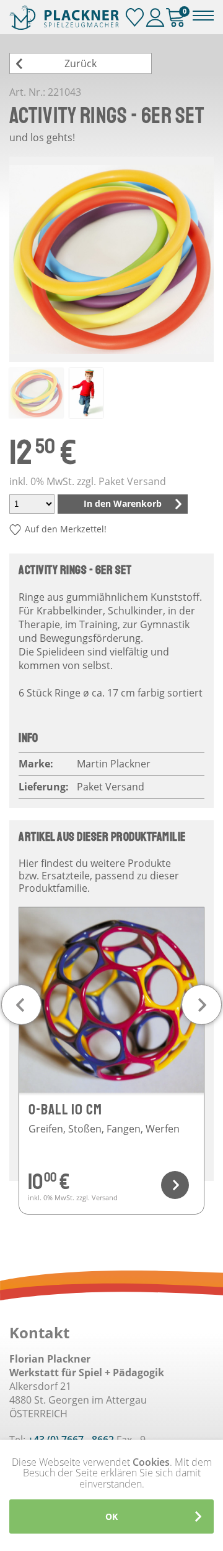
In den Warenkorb (123, 503)
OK (111, 1516)
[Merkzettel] (134, 17)
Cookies (151, 1462)
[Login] (155, 17)
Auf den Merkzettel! (66, 529)
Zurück (80, 63)
